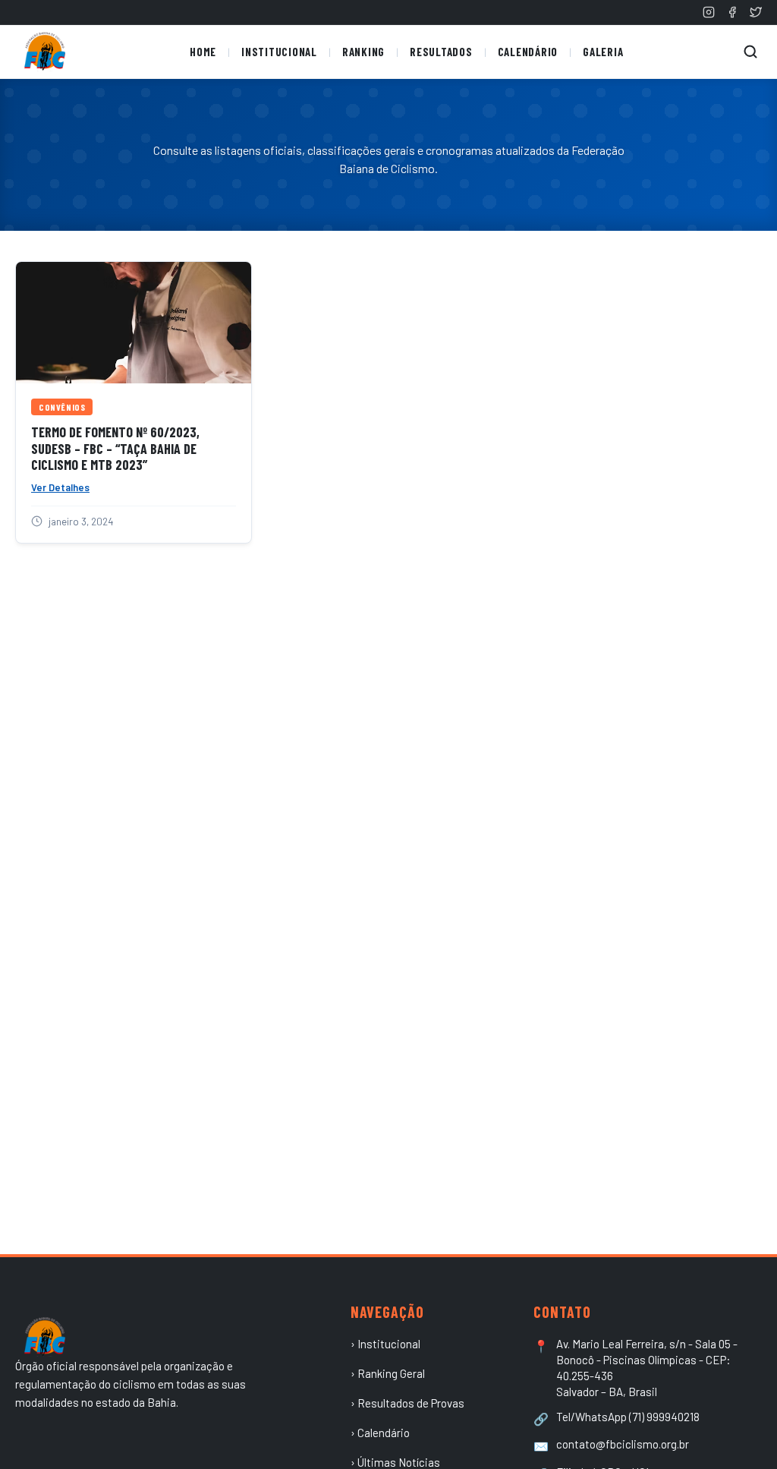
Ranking (363, 51)
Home (203, 51)
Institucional (279, 51)
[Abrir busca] (750, 51)
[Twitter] (756, 12)
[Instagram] (709, 12)
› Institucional (385, 1344)
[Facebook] (732, 12)
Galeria (603, 51)
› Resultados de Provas (407, 1403)
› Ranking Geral (388, 1373)
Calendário (528, 51)
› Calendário (380, 1432)
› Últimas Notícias (395, 1462)
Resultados (441, 51)
